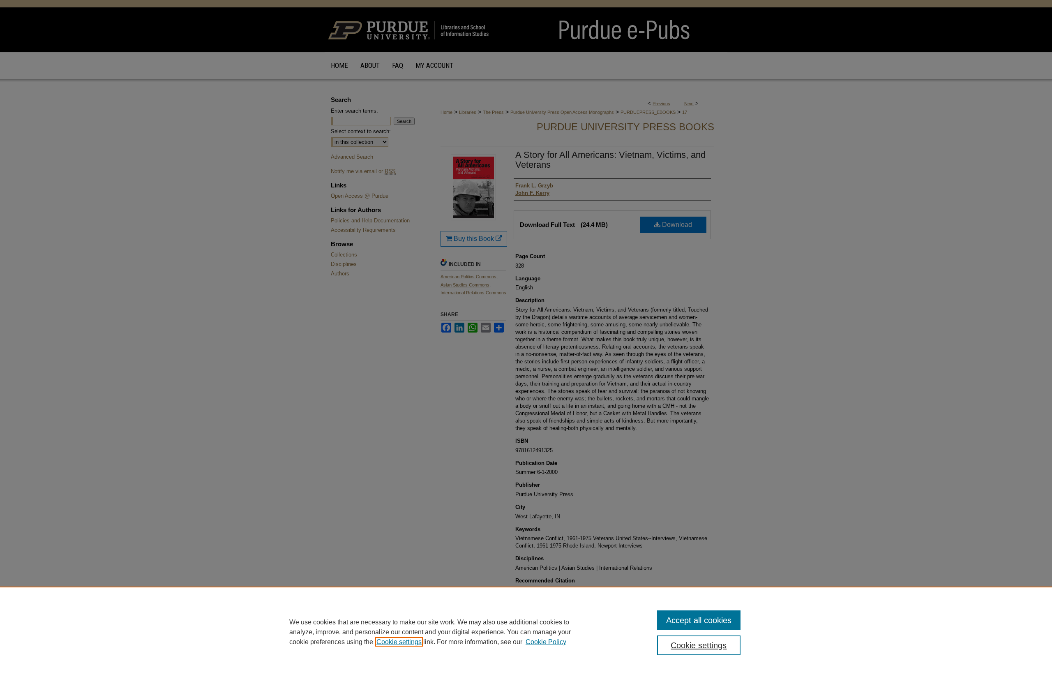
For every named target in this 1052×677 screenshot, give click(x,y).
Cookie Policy (546, 641)
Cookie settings (399, 641)
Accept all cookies (698, 620)
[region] (526, 632)
